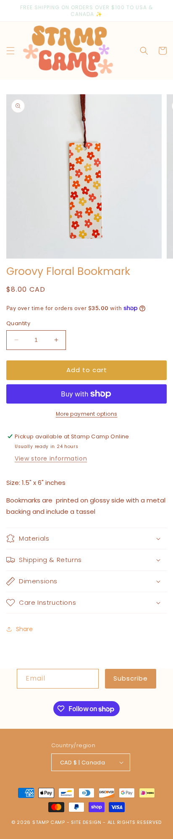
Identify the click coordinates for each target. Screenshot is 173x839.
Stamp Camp (48, 822)
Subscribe (130, 678)
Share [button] (24, 629)
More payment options (87, 413)
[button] (10, 50)
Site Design (86, 822)
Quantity (18, 323)
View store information (51, 458)
